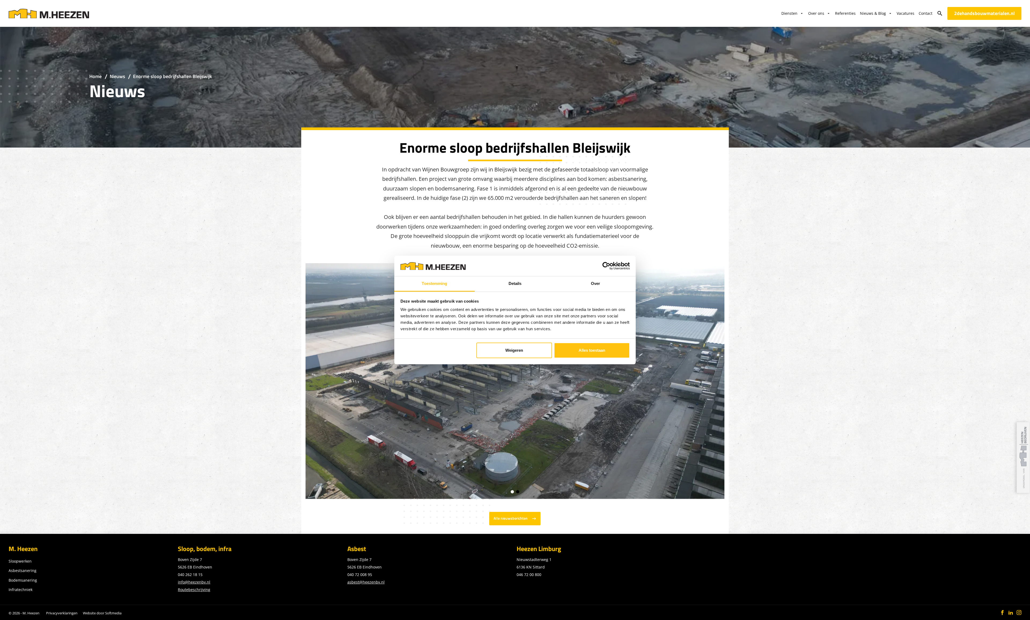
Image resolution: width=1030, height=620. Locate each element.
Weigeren (514, 350)
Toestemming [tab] (434, 283)
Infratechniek (20, 589)
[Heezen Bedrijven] (1023, 457)
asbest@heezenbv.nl (366, 582)
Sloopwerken (20, 561)
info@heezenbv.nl (194, 582)
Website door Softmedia (102, 613)
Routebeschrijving (194, 589)
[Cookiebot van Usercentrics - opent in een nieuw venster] (606, 266)
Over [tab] (595, 283)
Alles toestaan (592, 350)
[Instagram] (1019, 612)
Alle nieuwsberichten (511, 518)
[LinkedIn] (1010, 612)
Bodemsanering (23, 580)
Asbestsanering (22, 570)
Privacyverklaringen (62, 613)
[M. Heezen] (49, 13)
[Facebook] (1002, 612)
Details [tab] (515, 283)
